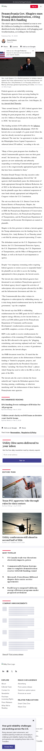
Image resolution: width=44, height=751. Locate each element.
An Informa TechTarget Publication (22, 2)
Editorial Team (7, 687)
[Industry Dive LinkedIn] (3, 671)
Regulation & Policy (28, 432)
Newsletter (5, 693)
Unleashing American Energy (12, 178)
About (4, 684)
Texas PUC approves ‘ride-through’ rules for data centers (20, 502)
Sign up (34, 6)
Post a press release (16, 654)
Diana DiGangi (12, 40)
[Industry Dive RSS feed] (16, 671)
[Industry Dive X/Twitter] (12, 671)
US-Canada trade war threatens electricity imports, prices (21, 558)
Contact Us (6, 690)
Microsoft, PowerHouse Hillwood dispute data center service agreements (22, 579)
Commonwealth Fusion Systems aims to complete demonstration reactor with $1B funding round (22, 568)
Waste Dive (22, 707)
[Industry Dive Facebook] (7, 671)
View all (5, 654)
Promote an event (24, 693)
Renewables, (15, 432)
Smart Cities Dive (24, 703)
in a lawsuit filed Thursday (11, 103)
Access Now (8, 747)
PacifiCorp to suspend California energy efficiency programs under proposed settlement (23, 590)
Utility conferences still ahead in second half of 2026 (19, 539)
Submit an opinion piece (26, 690)
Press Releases (7, 702)
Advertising (22, 684)
